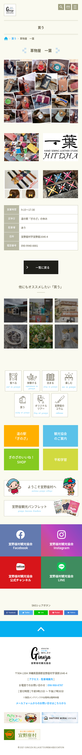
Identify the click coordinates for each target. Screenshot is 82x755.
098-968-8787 (55, 685)
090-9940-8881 (29, 246)
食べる (13, 383)
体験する (32, 383)
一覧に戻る (43, 267)
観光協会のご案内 (60, 436)
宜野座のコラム (59, 407)
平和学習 (60, 459)
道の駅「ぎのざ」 (21, 436)
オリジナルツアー (41, 407)
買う (14, 38)
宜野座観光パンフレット (29, 506)
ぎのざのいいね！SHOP (21, 459)
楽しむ (68, 383)
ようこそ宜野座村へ (42, 486)
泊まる (50, 383)
